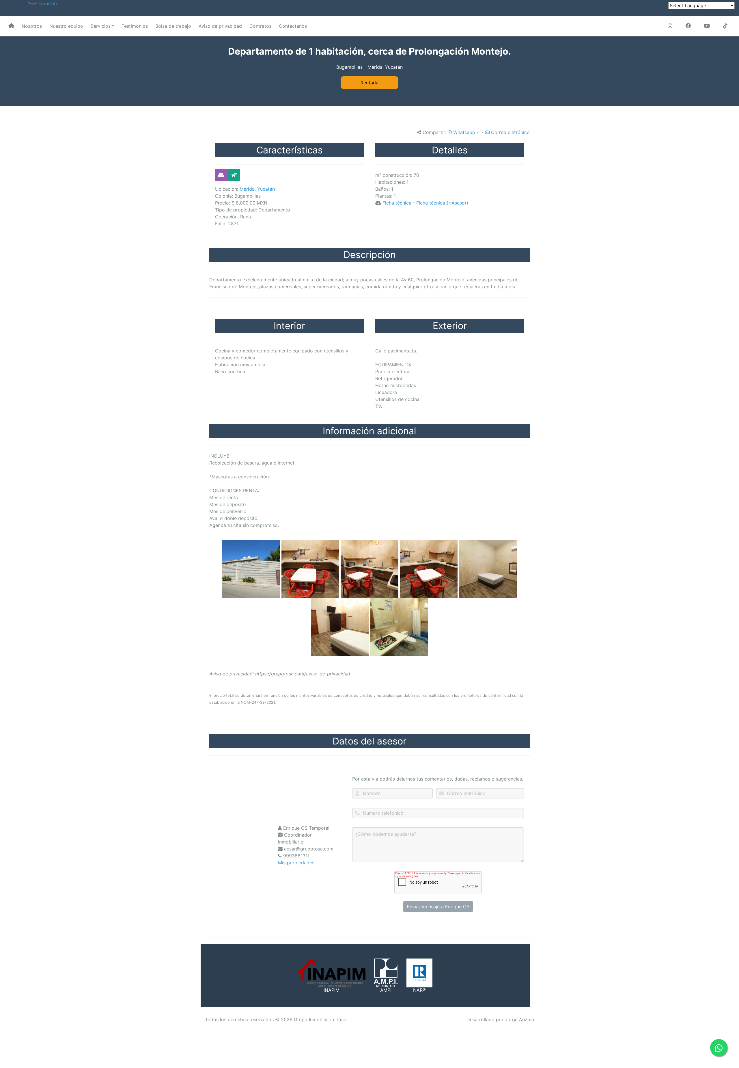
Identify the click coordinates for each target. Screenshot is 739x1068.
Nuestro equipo (66, 26)
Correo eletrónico (510, 132)
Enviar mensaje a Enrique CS (438, 906)
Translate (48, 3)
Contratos (260, 26)
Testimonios (135, 26)
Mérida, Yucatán (385, 67)
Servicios (101, 26)
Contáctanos (293, 26)
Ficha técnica (396, 203)
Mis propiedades (296, 862)
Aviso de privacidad (220, 26)
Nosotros (32, 26)
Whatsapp (463, 132)
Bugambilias (349, 67)
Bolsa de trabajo (173, 26)
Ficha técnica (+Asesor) (442, 203)
